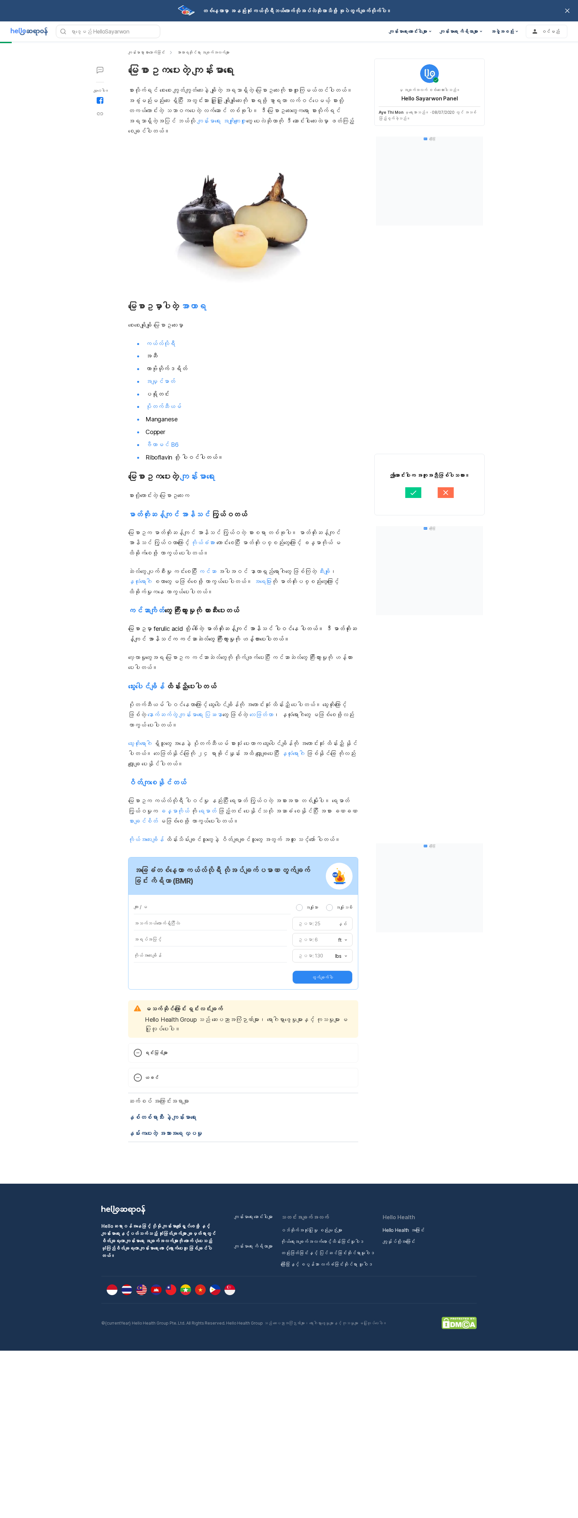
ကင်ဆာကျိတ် (146, 610)
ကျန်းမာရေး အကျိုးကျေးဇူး (221, 120)
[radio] (299, 907)
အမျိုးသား (311, 907)
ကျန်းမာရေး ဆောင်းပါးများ (253, 1216)
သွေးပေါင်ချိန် (146, 686)
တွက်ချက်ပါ (322, 977)
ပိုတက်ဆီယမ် (163, 406)
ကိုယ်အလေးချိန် (146, 839)
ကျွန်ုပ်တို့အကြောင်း (399, 1241)
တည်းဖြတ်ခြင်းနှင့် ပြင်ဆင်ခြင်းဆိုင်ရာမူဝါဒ (328, 1253)
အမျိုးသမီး (344, 907)
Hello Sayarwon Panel (429, 98)
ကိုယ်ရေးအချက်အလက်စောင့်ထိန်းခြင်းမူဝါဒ (322, 1241)
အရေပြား (263, 581)
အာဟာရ (193, 306)
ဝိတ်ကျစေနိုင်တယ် (157, 782)
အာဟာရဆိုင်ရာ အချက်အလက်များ (203, 52)
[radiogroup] (324, 907)
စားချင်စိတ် (143, 821)
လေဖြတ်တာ (261, 714)
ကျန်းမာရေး (197, 476)
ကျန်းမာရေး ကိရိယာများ (253, 1246)
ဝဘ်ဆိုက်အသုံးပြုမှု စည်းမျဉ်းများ (311, 1230)
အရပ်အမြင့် (148, 939)
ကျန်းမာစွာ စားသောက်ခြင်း (146, 52)
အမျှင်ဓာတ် (160, 381)
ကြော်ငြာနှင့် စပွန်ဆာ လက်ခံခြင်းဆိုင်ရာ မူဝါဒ (327, 1264)
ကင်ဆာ (207, 571)
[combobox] (340, 940)
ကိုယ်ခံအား (203, 542)
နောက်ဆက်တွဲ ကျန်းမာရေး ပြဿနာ (185, 714)
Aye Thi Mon (391, 112)
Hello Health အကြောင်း (403, 1230)
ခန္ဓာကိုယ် (174, 811)
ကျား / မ (140, 907)
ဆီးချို (324, 571)
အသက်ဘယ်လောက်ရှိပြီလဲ (157, 923)
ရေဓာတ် (207, 811)
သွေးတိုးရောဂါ (140, 743)
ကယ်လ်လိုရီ (160, 343)
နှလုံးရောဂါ (140, 581)
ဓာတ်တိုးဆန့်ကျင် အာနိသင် (169, 514)
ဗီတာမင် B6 (162, 444)
